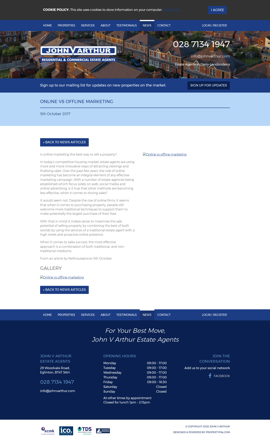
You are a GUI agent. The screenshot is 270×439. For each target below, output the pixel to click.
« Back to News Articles (64, 142)
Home (47, 25)
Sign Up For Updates (208, 85)
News (147, 25)
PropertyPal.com (218, 432)
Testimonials (126, 25)
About (105, 25)
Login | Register (214, 25)
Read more (171, 10)
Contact (164, 25)
